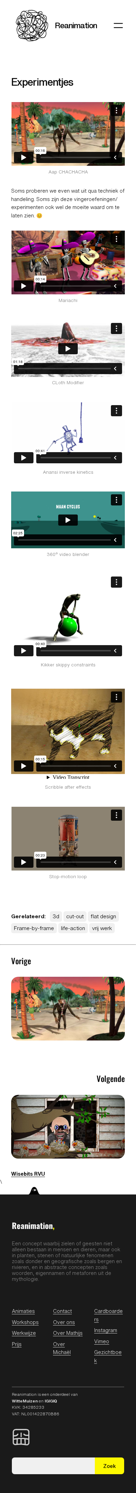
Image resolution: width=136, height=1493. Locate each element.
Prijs (17, 1344)
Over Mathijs (68, 1333)
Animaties (23, 1311)
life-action (73, 928)
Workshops (25, 1322)
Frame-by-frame (34, 928)
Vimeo (101, 1341)
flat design (103, 916)
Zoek (109, 1466)
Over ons (64, 1322)
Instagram (105, 1330)
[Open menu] (118, 25)
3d (56, 916)
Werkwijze (24, 1333)
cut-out (75, 916)
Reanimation (76, 25)
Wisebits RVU (28, 1173)
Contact (62, 1311)
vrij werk (102, 928)
